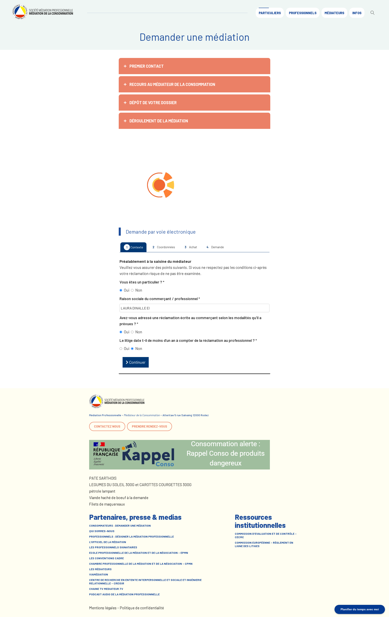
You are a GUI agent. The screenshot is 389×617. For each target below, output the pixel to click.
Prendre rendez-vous (149, 426)
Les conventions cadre (106, 558)
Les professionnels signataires (113, 547)
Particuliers (270, 13)
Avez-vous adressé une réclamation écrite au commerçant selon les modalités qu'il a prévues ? (190, 320)
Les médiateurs (100, 569)
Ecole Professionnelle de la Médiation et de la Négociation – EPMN (138, 552)
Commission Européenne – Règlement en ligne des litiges (264, 544)
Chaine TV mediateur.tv (106, 588)
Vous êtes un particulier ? (141, 282)
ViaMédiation (98, 574)
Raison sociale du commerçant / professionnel (159, 298)
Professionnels (302, 13)
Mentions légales (102, 607)
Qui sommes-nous (101, 531)
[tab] (194, 66)
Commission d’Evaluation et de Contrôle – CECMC (266, 535)
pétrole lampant (102, 491)
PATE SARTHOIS (102, 478)
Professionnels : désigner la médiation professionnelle (131, 536)
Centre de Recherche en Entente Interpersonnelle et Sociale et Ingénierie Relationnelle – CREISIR (145, 581)
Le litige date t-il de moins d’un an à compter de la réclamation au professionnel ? (187, 340)
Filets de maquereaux (107, 504)
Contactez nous (107, 426)
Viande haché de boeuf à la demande (118, 497)
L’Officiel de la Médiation (107, 542)
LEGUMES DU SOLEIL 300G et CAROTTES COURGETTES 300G (140, 484)
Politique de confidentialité (142, 607)
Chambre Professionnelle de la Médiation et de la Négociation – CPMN (140, 563)
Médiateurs (334, 13)
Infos (356, 13)
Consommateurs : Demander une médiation (120, 525)
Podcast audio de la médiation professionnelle (124, 594)
